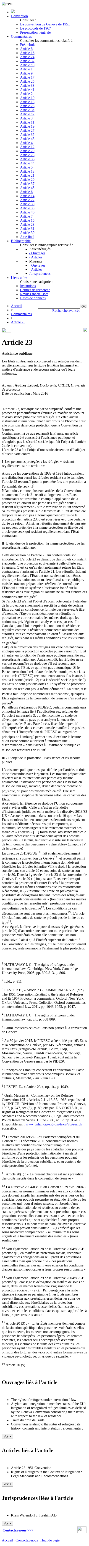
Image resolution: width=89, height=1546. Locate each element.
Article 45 (27, 188)
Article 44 (27, 163)
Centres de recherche (35, 290)
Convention (19, 16)
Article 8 (26, 49)
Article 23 (27, 224)
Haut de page (50, 1540)
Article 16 (27, 53)
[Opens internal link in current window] (81, 1532)
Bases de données (33, 298)
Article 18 (27, 102)
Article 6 (26, 192)
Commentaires (21, 36)
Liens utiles (19, 278)
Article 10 (27, 98)
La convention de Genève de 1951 (45, 24)
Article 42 (27, 114)
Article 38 (27, 208)
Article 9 (26, 73)
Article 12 (27, 147)
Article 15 (27, 220)
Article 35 (27, 134)
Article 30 (27, 204)
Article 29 (27, 179)
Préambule (27, 45)
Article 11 (27, 122)
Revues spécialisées (34, 294)
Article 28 (27, 155)
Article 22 (27, 200)
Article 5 (26, 167)
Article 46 (27, 212)
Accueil (16, 306)
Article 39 (27, 233)
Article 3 (26, 118)
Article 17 (27, 77)
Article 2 (26, 94)
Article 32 (27, 61)
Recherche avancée (66, 310)
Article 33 (27, 85)
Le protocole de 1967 (35, 28)
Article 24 (27, 57)
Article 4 (26, 143)
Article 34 (27, 110)
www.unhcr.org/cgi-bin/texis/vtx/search (54, 1124)
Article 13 (27, 171)
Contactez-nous (27, 1540)
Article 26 (27, 106)
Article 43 (27, 139)
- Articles (35, 257)
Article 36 (27, 159)
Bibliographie (21, 241)
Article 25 (27, 81)
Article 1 (26, 69)
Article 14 (27, 196)
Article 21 (27, 175)
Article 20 (27, 151)
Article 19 (27, 126)
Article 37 (27, 184)
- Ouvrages (37, 253)
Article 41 (27, 90)
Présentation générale (35, 32)
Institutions (28, 286)
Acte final (27, 237)
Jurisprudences (39, 273)
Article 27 (27, 130)
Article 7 (26, 216)
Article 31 (27, 228)
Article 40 (27, 65)
